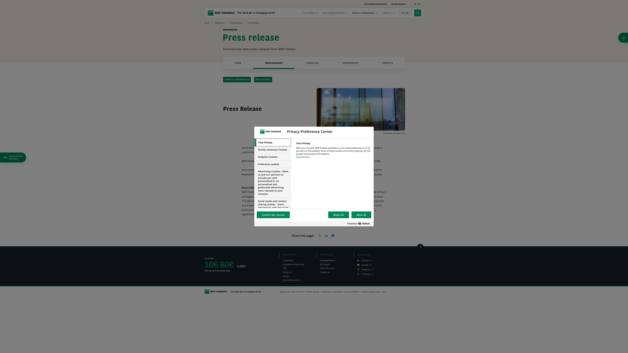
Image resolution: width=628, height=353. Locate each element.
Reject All (338, 214)
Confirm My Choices (273, 214)
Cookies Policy (303, 156)
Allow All (361, 214)
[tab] (273, 142)
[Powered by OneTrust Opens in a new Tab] (359, 224)
